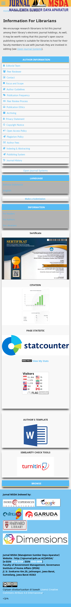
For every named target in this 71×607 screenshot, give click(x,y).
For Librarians (10, 225)
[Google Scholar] (48, 506)
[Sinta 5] (12, 518)
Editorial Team (13, 66)
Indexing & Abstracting (18, 149)
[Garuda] (41, 518)
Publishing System (16, 155)
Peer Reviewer (14, 72)
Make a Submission (35, 198)
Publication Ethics (16, 107)
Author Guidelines (16, 89)
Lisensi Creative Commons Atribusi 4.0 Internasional (30, 591)
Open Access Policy (17, 131)
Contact (11, 78)
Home (6, 10)
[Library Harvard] (15, 529)
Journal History (14, 160)
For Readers (9, 213)
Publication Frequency (18, 95)
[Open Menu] (3, 3)
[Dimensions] (35, 543)
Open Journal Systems (29, 48)
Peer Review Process (17, 101)
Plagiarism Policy (15, 137)
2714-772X (17, 561)
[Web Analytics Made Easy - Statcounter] (27, 361)
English (7, 190)
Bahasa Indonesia (13, 184)
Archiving (11, 113)
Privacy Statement (15, 119)
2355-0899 (36, 561)
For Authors (9, 219)
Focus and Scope (14, 84)
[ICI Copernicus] (19, 506)
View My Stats (41, 361)
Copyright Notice (15, 125)
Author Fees (13, 143)
